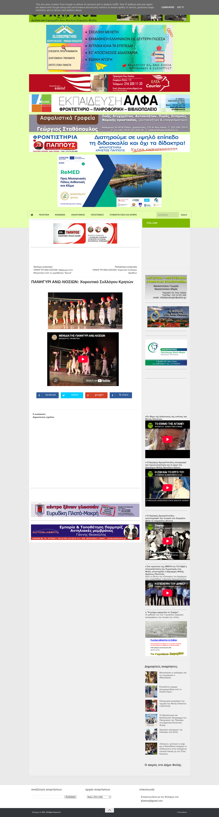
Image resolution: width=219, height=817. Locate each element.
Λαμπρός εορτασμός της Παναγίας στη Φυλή (170, 730)
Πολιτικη (44, 215)
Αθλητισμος (78, 215)
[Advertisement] (85, 255)
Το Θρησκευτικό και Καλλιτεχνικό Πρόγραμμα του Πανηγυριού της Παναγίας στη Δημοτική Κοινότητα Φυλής (172, 720)
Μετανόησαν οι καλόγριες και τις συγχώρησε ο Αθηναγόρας (172, 675)
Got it (180, 7)
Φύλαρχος (35, 812)
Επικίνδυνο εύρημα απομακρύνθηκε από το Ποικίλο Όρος (170, 689)
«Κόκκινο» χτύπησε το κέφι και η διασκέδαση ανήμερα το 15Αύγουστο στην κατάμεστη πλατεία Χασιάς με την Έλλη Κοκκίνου (173, 749)
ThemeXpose (182, 812)
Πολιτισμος (97, 215)
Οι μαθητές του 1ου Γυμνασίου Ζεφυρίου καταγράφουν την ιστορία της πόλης (164, 615)
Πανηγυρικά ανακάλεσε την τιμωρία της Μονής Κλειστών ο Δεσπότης (172, 703)
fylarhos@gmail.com (152, 801)
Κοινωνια (60, 215)
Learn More (167, 7)
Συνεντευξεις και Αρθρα (123, 215)
